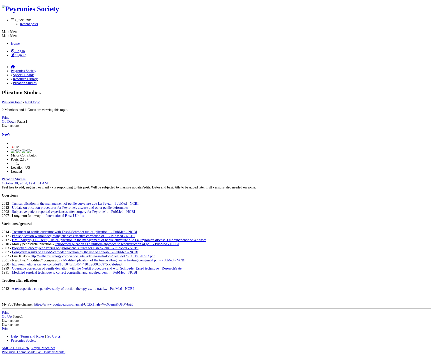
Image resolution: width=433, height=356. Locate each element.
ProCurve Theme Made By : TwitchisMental (33, 352)
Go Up (7, 316)
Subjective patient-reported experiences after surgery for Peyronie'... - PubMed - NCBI (73, 211)
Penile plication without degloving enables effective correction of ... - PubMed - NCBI (73, 236)
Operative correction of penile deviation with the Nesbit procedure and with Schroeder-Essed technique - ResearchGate (97, 268)
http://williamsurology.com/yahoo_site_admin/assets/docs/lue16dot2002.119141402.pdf (92, 256)
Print (5, 117)
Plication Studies (13, 179)
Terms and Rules (32, 336)
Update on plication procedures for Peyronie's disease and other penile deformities (70, 207)
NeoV (6, 134)
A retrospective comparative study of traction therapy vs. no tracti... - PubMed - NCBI (73, 288)
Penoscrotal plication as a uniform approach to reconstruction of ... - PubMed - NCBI (117, 244)
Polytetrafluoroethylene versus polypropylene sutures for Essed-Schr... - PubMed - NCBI (75, 248)
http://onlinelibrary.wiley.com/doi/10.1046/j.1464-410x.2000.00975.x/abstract (67, 264)
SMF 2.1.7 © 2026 (15, 348)
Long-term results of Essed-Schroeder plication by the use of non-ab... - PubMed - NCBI (75, 252)
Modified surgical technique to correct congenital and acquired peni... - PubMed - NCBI (74, 272)
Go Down (9, 121)
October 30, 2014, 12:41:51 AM (25, 183)
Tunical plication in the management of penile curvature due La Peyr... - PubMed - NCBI (75, 203)
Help (14, 336)
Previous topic (12, 102)
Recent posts (29, 24)
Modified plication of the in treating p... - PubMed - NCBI (124, 260)
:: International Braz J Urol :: (64, 216)
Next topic (32, 102)
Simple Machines (43, 348)
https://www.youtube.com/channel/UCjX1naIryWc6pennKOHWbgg (83, 304)
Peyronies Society (23, 340)
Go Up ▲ (54, 336)
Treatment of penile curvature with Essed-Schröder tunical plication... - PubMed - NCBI (74, 232)
